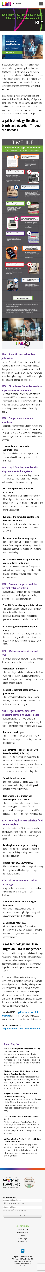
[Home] (11, 4)
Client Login (22, 1239)
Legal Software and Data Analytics (21, 1028)
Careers (23, 1236)
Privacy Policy (22, 1232)
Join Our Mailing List (9, 1197)
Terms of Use (22, 1229)
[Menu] (41, 4)
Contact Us (22, 1242)
